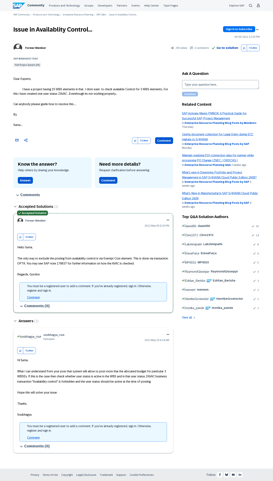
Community (35, 5)
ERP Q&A (101, 15)
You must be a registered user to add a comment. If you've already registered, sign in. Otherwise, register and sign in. (89, 288)
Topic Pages (170, 5)
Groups (88, 5)
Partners (122, 5)
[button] (244, 48)
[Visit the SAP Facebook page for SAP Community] (219, 474)
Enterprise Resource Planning (78, 15)
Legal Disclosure (86, 474)
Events (136, 5)
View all (187, 317)
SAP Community (21, 15)
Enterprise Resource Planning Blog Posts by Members (220, 122)
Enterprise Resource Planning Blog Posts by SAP (217, 143)
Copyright (67, 474)
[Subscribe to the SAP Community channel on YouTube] (233, 474)
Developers (105, 5)
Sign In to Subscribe (239, 29)
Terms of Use (50, 474)
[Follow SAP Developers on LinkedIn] (239, 474)
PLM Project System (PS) (27, 65)
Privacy (35, 474)
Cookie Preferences (142, 474)
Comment (164, 140)
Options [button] (257, 29)
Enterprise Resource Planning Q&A (208, 164)
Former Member (35, 47)
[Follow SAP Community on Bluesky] (226, 474)
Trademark (106, 474)
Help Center (151, 5)
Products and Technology (64, 5)
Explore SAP (236, 5)
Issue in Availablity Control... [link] (123, 15)
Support (121, 474)
